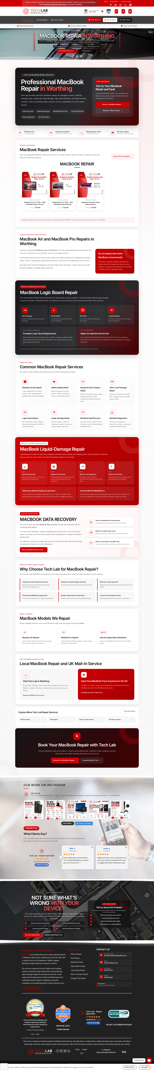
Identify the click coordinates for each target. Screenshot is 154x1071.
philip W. (107, 848)
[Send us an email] (65, 1051)
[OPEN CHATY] (149, 1060)
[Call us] (69, 1051)
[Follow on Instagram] (61, 1051)
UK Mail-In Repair (87, 50)
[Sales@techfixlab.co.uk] (115, 5)
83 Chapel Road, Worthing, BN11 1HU (115, 955)
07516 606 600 (108, 977)
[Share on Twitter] (77, 56)
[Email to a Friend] (81, 56)
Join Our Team (126, 1)
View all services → (129, 712)
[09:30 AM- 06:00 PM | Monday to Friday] (120, 5)
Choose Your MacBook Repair (65, 760)
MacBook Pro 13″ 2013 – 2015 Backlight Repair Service (34, 203)
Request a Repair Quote (112, 110)
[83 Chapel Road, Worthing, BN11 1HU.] (111, 5)
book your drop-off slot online (55, 4)
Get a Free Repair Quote (32, 935)
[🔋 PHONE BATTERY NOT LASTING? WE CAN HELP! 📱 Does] (33, 809)
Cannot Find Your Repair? (122, 156)
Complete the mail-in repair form (92, 692)
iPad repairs (62, 719)
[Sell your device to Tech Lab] (108, 11)
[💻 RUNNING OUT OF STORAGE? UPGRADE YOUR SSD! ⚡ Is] (98, 809)
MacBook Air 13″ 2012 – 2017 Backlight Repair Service (62, 203)
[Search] (116, 11)
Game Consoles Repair (79, 974)
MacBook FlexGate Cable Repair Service (91, 203)
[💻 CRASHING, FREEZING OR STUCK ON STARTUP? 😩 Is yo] (77, 809)
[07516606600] (130, 5)
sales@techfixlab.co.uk (111, 963)
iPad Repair (75, 958)
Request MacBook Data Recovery (33, 549)
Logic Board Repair (78, 970)
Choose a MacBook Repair (112, 104)
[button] (123, 11)
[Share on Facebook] (73, 56)
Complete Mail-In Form (91, 760)
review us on (40, 865)
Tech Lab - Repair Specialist (41, 856)
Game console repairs (91, 719)
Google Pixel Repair (78, 978)
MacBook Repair (77, 962)
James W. (73, 848)
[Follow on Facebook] (57, 1051)
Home (106, 1)
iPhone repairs (32, 719)
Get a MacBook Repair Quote (67, 50)
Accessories (42, 20)
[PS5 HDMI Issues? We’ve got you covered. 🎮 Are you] (120, 809)
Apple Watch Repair (78, 966)
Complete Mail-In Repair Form (53, 935)
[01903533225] (125, 5)
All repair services (121, 719)
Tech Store (58, 20)
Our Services (27, 20)
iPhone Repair (76, 954)
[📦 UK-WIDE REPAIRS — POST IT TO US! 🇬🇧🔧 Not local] (55, 809)
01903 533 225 (108, 970)
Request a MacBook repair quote (34, 695)
